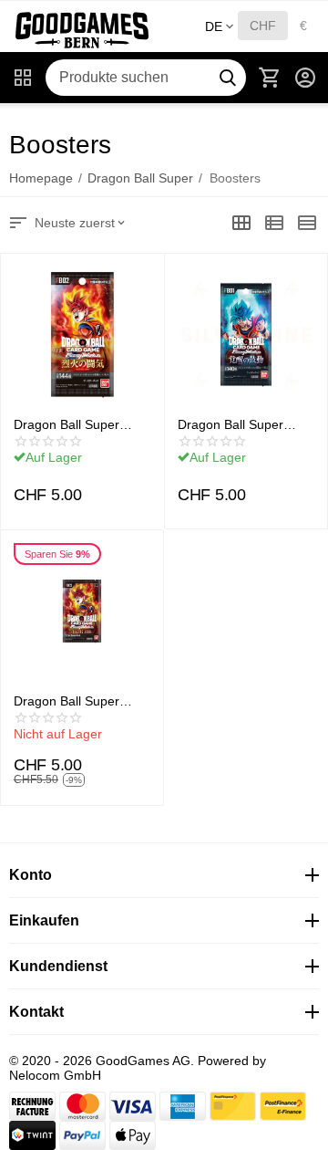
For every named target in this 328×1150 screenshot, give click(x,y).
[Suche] (227, 77)
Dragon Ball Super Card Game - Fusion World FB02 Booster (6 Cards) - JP (80, 424)
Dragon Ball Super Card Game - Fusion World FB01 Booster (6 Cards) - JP (244, 424)
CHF (263, 25)
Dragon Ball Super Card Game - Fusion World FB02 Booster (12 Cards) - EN (73, 701)
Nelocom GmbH (55, 1075)
